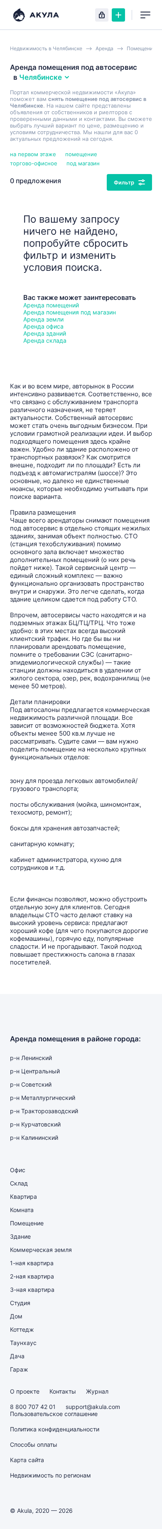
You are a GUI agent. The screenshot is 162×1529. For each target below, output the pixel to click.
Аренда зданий (44, 333)
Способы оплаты (33, 1444)
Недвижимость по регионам (50, 1475)
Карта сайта (27, 1459)
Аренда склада (44, 340)
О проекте (24, 1391)
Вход (101, 15)
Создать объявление (118, 15)
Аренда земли (43, 319)
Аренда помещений (51, 305)
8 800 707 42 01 (33, 1406)
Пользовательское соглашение (54, 1413)
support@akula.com (93, 1406)
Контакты (62, 1391)
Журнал (97, 1391)
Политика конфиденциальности (54, 1429)
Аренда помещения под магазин (69, 312)
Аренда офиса (43, 326)
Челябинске (40, 77)
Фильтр (124, 182)
